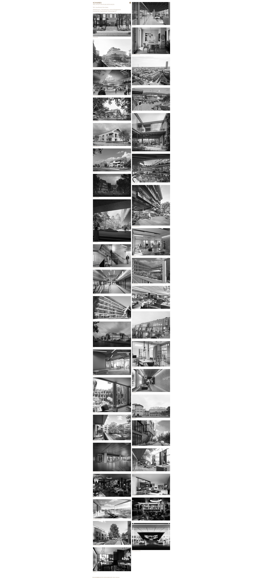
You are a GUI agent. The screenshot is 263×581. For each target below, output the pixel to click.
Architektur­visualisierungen (103, 3)
